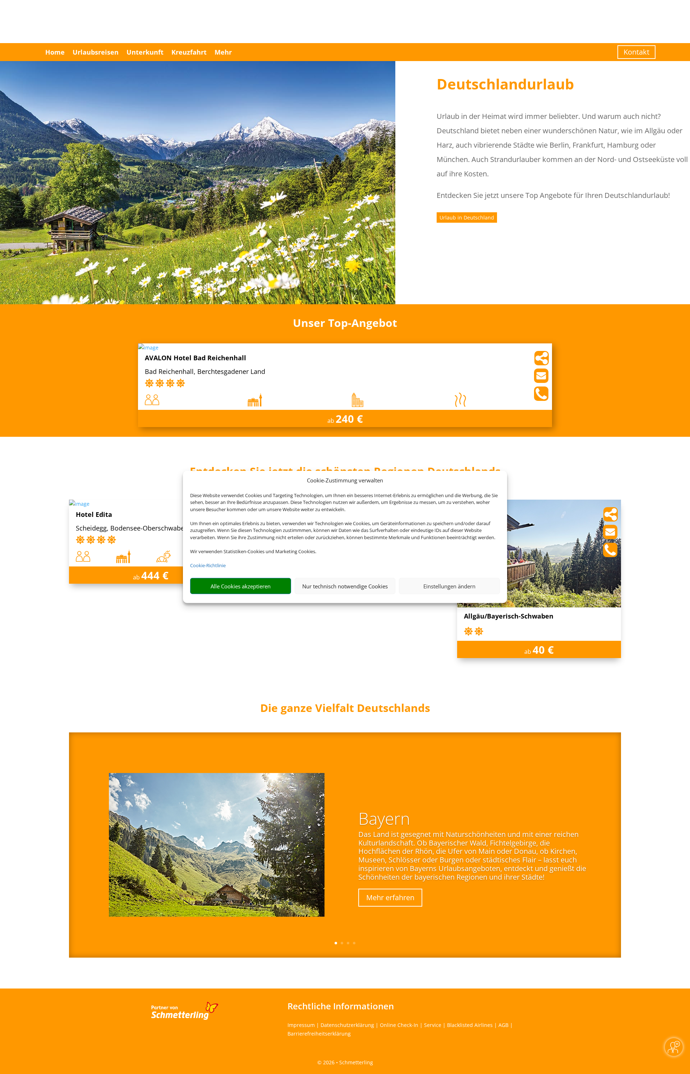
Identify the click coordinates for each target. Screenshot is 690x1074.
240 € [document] (349, 419)
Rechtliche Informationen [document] (341, 1006)
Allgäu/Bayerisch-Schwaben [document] (508, 616)
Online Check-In (399, 1025)
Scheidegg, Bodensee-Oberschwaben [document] (132, 528)
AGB (503, 1025)
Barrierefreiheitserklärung (319, 1033)
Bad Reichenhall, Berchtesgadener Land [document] (205, 372)
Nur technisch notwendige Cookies (345, 586)
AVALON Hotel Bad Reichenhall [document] (195, 358)
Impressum (301, 1025)
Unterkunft (145, 52)
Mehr (223, 52)
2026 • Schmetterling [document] (347, 1062)
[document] (345, 710)
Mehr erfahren (390, 897)
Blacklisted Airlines (470, 1025)
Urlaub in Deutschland (467, 217)
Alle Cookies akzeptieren (241, 586)
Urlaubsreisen (96, 52)
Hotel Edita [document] (94, 515)
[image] (148, 347)
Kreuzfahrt (189, 52)
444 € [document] (155, 575)
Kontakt (636, 52)
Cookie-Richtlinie (208, 565)
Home (55, 52)
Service (432, 1025)
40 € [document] (543, 650)
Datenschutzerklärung (347, 1025)
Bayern (384, 818)
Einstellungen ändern (449, 586)
